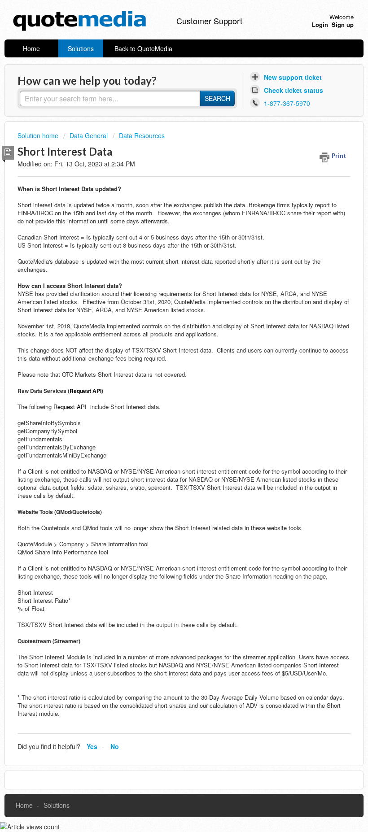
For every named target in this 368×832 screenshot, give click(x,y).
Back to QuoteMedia (143, 48)
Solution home (39, 135)
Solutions (81, 48)
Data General (89, 135)
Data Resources (142, 135)
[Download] (167, 417)
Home (31, 48)
